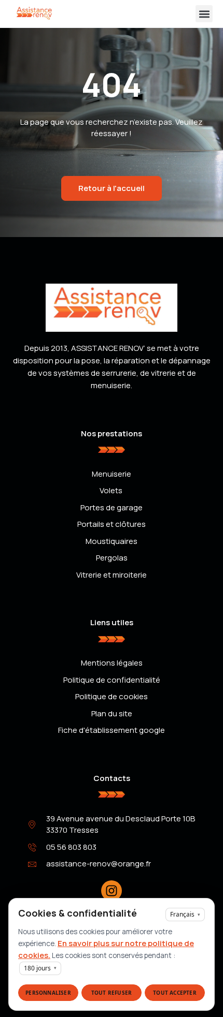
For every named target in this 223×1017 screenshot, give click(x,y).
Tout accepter (175, 992)
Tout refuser (111, 992)
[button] (204, 13)
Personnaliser (48, 992)
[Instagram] (111, 890)
